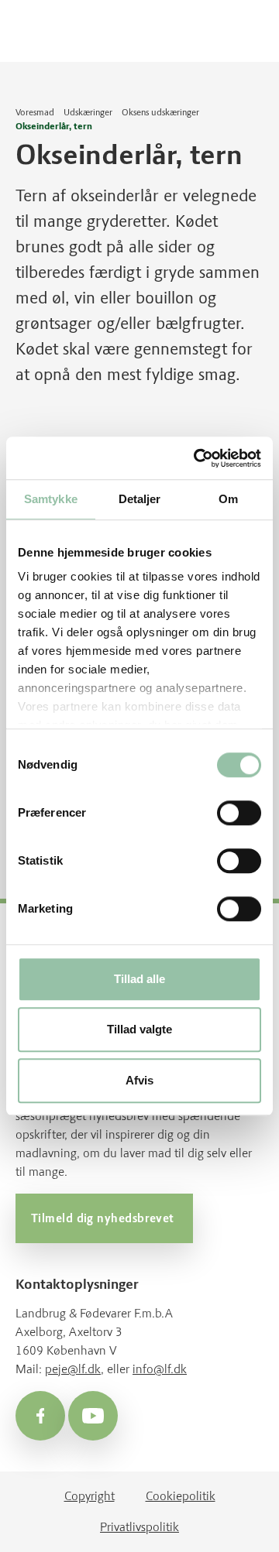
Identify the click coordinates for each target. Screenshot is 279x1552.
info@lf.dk (160, 1369)
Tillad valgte (139, 1029)
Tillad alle (139, 978)
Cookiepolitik (180, 1496)
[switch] (239, 812)
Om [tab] (228, 498)
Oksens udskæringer (160, 112)
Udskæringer (88, 112)
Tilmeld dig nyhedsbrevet (104, 1218)
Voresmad (35, 112)
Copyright (89, 1496)
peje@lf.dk (73, 1369)
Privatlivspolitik (139, 1526)
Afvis (139, 1080)
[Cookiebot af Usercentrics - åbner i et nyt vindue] (197, 458)
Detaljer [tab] (140, 498)
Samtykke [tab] (51, 498)
